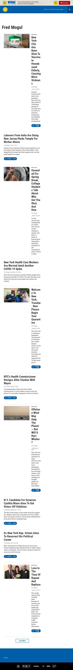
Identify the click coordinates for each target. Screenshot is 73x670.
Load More (22, 641)
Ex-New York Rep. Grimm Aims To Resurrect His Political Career (21, 536)
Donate (65, 3)
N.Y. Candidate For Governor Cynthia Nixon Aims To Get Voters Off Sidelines (20, 503)
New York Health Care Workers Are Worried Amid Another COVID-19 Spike (21, 266)
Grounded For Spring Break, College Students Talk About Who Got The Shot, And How (35, 190)
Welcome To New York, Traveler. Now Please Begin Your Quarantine (36, 306)
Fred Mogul (34, 87)
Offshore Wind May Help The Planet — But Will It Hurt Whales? (35, 426)
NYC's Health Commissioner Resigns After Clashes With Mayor (20, 380)
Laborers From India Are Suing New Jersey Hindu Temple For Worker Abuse (21, 139)
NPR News (34, 34)
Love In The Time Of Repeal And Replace (35, 576)
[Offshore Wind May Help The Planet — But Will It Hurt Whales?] (16, 413)
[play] (5, 9)
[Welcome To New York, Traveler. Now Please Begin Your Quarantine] (16, 295)
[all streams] (70, 9)
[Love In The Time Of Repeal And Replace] (16, 572)
